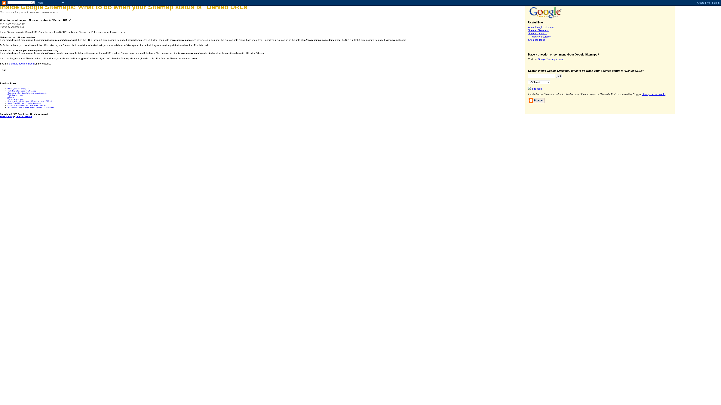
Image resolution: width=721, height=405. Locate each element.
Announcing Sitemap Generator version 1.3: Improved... (32, 107)
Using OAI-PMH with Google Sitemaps (24, 103)
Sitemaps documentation (21, 63)
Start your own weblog (654, 94)
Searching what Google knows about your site (28, 93)
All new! (11, 97)
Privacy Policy (7, 116)
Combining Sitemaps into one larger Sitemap (27, 105)
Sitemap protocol (537, 33)
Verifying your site (15, 95)
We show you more (16, 99)
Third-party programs (539, 36)
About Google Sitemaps (541, 27)
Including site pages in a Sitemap (22, 91)
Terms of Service (24, 116)
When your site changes (18, 89)
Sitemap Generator (538, 30)
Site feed (536, 88)
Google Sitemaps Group (551, 59)
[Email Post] (3, 70)
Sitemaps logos (536, 39)
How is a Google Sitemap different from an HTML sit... (31, 101)
